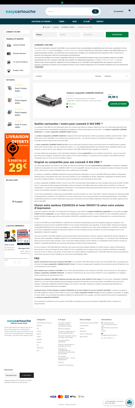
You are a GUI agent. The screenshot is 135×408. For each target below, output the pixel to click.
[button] (5, 258)
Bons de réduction (86, 334)
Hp (38, 328)
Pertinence (116, 76)
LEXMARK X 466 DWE (13, 32)
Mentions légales (64, 329)
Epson (39, 334)
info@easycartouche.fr (109, 335)
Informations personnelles (89, 323)
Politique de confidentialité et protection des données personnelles (66, 351)
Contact (61, 362)
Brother (39, 325)
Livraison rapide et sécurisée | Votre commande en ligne (65, 324)
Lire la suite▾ (39, 67)
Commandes (84, 325)
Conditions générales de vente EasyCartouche (66, 332)
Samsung (40, 348)
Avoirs (82, 328)
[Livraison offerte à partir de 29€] (17, 154)
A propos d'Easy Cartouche (63, 341)
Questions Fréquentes (66, 365)
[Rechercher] (95, 11)
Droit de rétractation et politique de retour (66, 345)
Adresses (83, 331)
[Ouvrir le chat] (129, 402)
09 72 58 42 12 (109, 338)
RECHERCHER (117, 34)
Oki (38, 350)
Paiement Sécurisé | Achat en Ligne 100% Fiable (67, 336)
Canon (39, 331)
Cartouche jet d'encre (44, 323)
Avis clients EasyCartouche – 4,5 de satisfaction (66, 358)
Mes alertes (84, 336)
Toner (39, 336)
